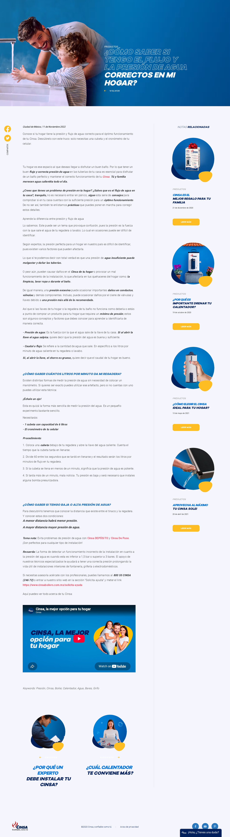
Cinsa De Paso (120, 538)
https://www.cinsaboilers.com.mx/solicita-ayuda (53, 585)
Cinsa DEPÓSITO (97, 538)
